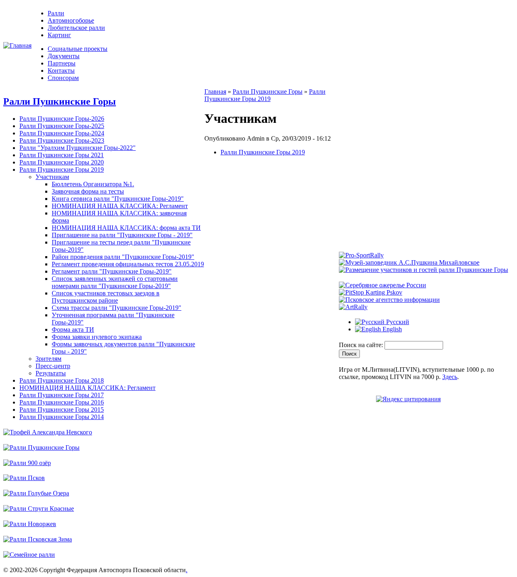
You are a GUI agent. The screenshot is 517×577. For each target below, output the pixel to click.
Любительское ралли (76, 27)
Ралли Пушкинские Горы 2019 (61, 169)
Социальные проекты (77, 48)
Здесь (449, 376)
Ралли (56, 13)
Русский (397, 321)
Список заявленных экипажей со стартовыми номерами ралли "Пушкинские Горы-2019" (115, 282)
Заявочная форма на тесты (88, 191)
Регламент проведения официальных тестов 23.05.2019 (128, 264)
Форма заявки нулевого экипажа (97, 336)
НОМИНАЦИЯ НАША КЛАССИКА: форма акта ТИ (126, 227)
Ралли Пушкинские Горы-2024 (61, 133)
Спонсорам (63, 77)
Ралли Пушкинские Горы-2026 (61, 118)
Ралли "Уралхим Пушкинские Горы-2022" (77, 147)
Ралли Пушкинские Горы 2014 (61, 416)
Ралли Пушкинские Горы (59, 101)
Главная (215, 91)
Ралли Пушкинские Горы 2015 (61, 409)
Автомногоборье (71, 20)
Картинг (59, 35)
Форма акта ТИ (73, 329)
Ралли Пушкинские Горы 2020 (61, 162)
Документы (64, 56)
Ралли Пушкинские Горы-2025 (61, 125)
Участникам (52, 176)
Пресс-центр (53, 365)
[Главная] (17, 45)
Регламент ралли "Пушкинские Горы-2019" (112, 271)
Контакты (61, 70)
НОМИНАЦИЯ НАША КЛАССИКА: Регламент (120, 205)
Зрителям (48, 358)
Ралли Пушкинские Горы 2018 (61, 380)
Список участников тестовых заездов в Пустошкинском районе (106, 297)
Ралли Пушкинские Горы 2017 (61, 395)
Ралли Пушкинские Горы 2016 (61, 402)
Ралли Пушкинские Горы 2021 (61, 155)
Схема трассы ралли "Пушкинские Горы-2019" (116, 307)
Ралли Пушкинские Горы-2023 (61, 140)
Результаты (51, 373)
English (391, 329)
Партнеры (62, 63)
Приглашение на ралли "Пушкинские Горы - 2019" (122, 235)
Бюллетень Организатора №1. (93, 184)
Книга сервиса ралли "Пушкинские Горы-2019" (118, 198)
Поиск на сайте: (362, 344)
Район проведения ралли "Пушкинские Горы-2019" (123, 256)
